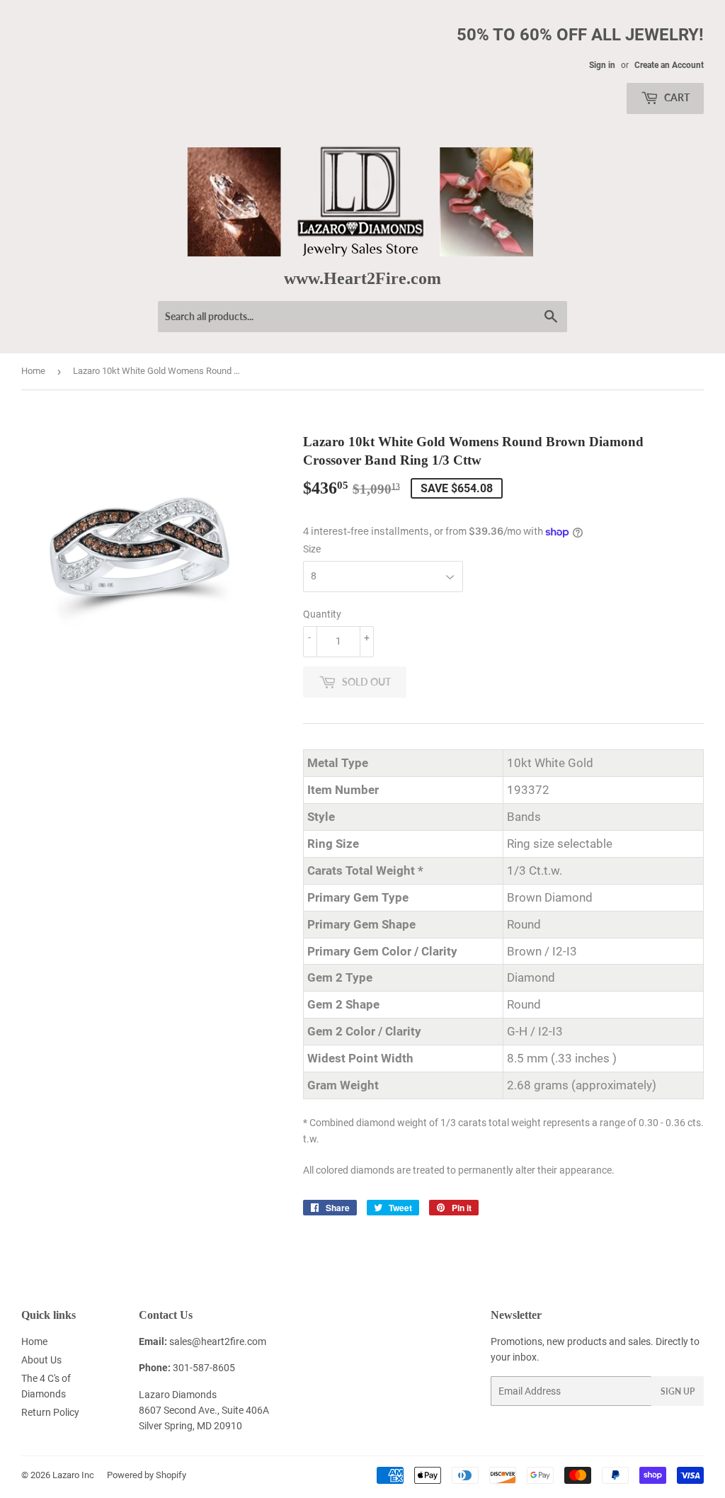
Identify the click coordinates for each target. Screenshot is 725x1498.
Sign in (602, 65)
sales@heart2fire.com (217, 1341)
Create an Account (669, 65)
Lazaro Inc (73, 1475)
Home (33, 370)
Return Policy (50, 1412)
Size (312, 549)
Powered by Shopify (146, 1475)
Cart (676, 97)
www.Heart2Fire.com (362, 278)
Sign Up (678, 1391)
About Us (41, 1360)
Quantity (322, 614)
